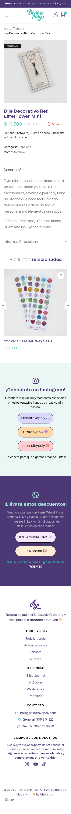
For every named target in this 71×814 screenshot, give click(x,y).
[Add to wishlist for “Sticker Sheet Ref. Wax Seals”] (60, 275)
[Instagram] (27, 764)
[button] (3, 305)
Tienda (17, 28)
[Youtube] (35, 764)
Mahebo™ (47, 794)
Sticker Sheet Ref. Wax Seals (28, 341)
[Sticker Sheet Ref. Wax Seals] (35, 302)
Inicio (7, 28)
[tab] (35, 170)
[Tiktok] (44, 764)
